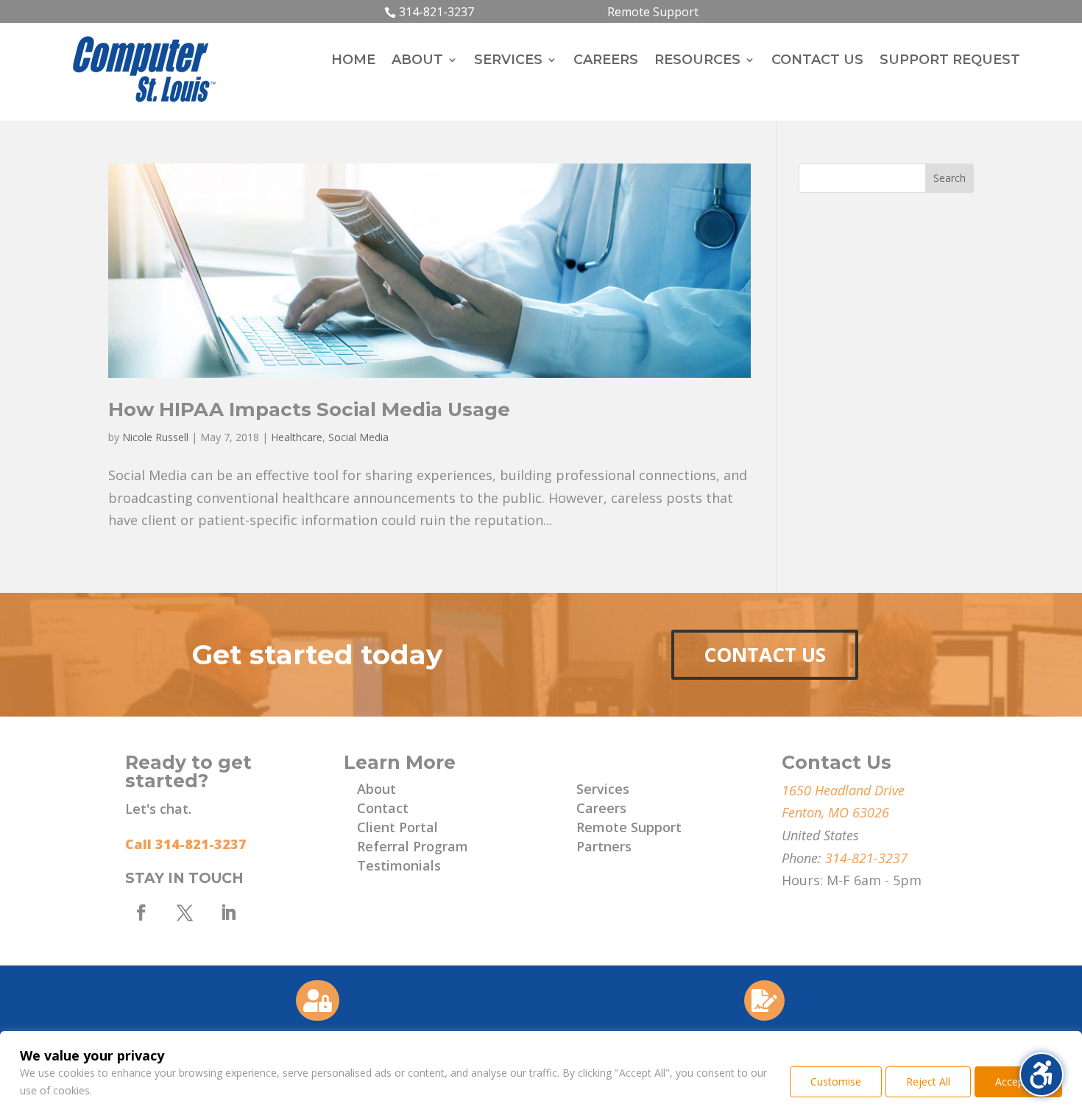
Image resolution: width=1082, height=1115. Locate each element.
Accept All (1018, 1081)
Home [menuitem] (353, 61)
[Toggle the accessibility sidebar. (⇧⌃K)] (1041, 1074)
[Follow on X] (185, 912)
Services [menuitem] (508, 61)
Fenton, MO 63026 (835, 812)
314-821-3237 (436, 12)
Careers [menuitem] (605, 61)
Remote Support (653, 12)
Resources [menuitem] (697, 61)
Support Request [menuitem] (950, 61)
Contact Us (765, 654)
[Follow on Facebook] (141, 912)
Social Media (358, 437)
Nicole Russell (155, 437)
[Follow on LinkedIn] (228, 912)
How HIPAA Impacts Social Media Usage (309, 409)
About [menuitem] (417, 61)
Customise (835, 1081)
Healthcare (296, 437)
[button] (949, 178)
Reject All (928, 1081)
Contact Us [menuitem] (817, 61)
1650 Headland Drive (843, 790)
